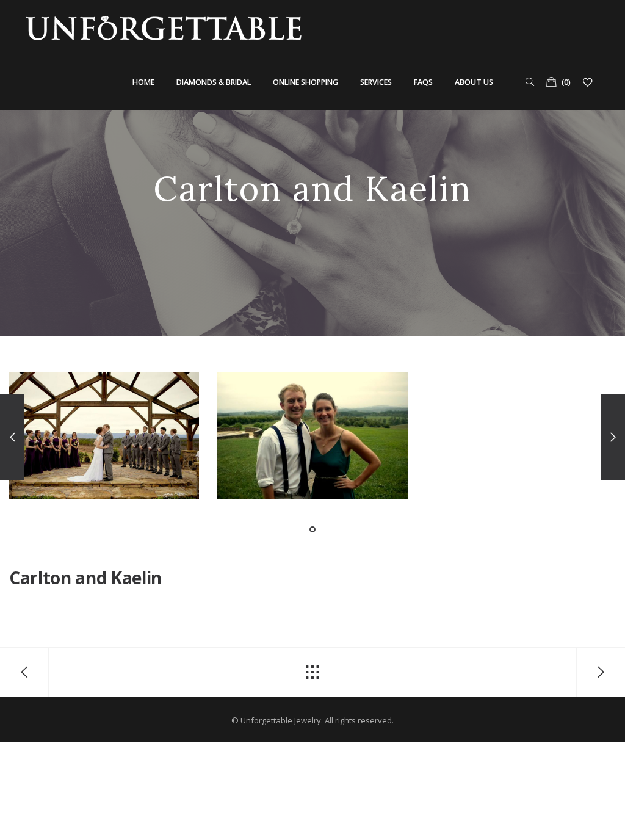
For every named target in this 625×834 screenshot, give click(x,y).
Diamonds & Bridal (213, 82)
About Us (474, 82)
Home (143, 82)
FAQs (423, 82)
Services (376, 82)
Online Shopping (305, 82)
